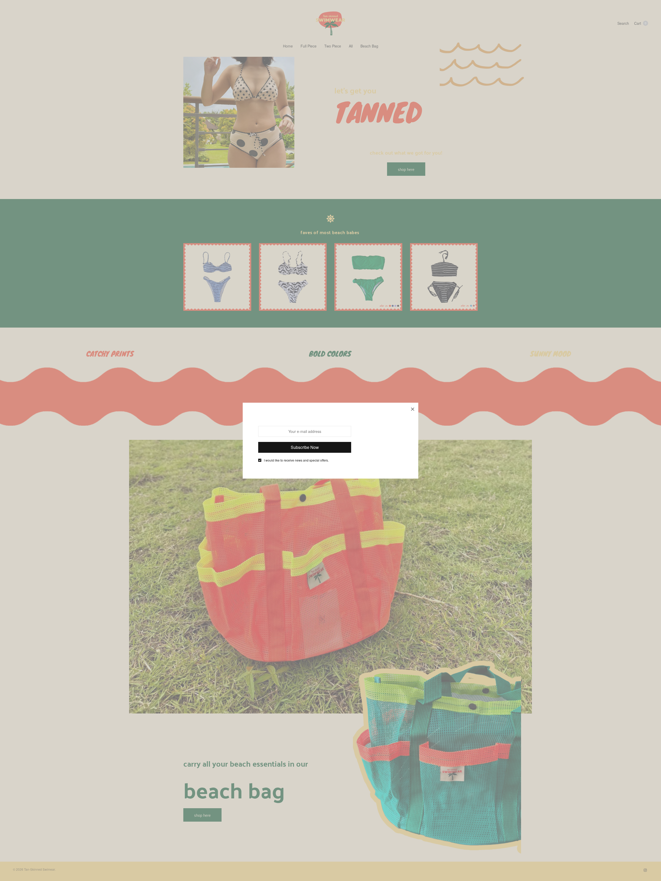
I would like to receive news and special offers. (296, 460)
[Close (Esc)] (412, 408)
